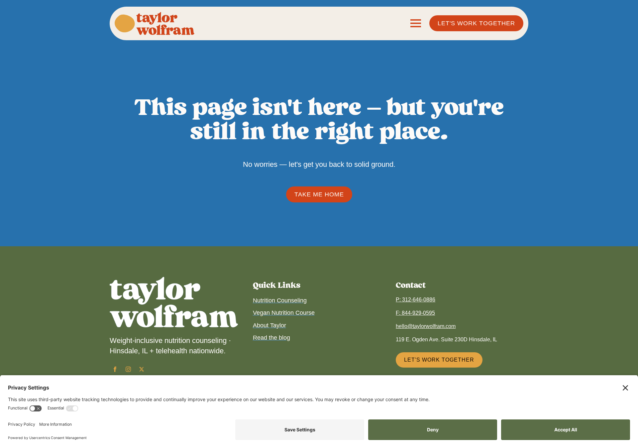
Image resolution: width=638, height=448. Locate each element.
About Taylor (269, 325)
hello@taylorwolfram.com (426, 326)
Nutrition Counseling (280, 300)
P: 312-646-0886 (415, 299)
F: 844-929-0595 (415, 313)
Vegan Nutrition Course (284, 312)
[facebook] (115, 369)
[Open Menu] (415, 23)
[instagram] (128, 369)
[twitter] (141, 369)
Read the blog (271, 337)
